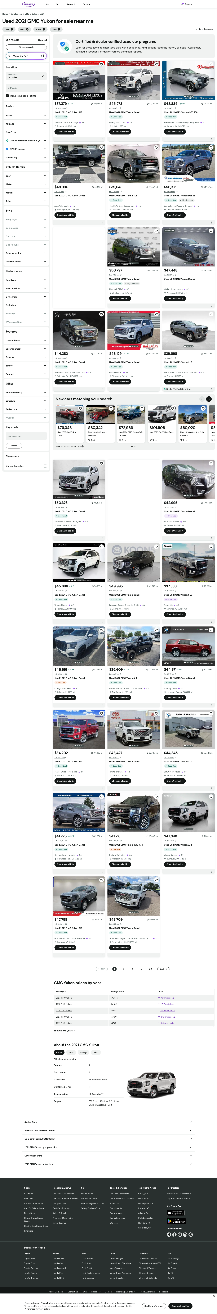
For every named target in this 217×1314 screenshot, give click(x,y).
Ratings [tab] (83, 1052)
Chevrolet (143, 1253)
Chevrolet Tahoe (146, 1273)
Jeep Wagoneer (117, 1268)
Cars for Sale (16, 14)
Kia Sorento (173, 1263)
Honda (56, 1253)
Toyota (27, 1253)
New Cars (28, 1198)
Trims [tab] (95, 1052)
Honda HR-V (58, 1278)
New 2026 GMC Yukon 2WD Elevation (192, 434)
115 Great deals (167, 1004)
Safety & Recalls (60, 1213)
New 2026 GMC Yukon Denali (162, 432)
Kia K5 (170, 1273)
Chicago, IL (143, 1193)
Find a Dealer (30, 1213)
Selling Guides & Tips (90, 1208)
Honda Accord (59, 1268)
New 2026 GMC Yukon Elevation (66, 434)
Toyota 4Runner (31, 1278)
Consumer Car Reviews (63, 1193)
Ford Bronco (87, 1263)
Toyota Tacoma (31, 1268)
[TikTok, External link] (169, 1234)
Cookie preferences (154, 1306)
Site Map (114, 1223)
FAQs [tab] (71, 1052)
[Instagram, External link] (185, 1234)
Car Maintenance (117, 1218)
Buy (47, 4)
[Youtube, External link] (180, 1234)
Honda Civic (58, 1263)
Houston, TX (143, 1198)
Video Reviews (59, 1223)
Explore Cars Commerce (178, 1193)
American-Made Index (63, 1218)
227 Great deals (167, 1010)
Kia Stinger (172, 1268)
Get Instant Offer (89, 1198)
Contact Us (73, 1291)
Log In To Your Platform (177, 1198)
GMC (27, 14)
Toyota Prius (29, 1263)
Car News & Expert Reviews (65, 1198)
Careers (108, 1291)
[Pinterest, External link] (191, 1234)
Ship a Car (114, 1203)
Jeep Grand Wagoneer (120, 1273)
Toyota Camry (30, 1273)
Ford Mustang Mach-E (92, 1273)
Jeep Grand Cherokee (120, 1263)
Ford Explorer (88, 1278)
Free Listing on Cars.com (92, 1203)
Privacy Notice (47, 1303)
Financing (28, 1230)
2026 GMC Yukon (64, 997)
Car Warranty (116, 1208)
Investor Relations (90, 1291)
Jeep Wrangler (117, 1258)
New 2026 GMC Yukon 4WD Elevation (130, 434)
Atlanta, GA (143, 1213)
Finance (86, 4)
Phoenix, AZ (143, 1208)
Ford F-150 (87, 1268)
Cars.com (121, 1303)
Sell (57, 4)
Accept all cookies (180, 1306)
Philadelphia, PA (145, 1218)
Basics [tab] (59, 1052)
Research (71, 4)
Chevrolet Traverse (147, 1268)
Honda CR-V (58, 1258)
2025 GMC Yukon (64, 1004)
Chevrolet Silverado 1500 (150, 1263)
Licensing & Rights (124, 1291)
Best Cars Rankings (61, 1208)
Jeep (112, 1253)
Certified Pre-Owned (33, 1203)
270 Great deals (167, 1017)
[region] (108, 1303)
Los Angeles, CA (145, 1203)
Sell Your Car (87, 1193)
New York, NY (144, 1223)
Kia (169, 1253)
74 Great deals (167, 1023)
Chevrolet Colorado (148, 1278)
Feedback (163, 1291)
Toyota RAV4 (29, 1258)
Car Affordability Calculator (122, 1198)
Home (5, 14)
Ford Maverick (88, 1258)
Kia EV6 (171, 1278)
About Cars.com (56, 1291)
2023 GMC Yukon (64, 1017)
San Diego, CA (144, 1227)
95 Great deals (167, 997)
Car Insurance (116, 1213)
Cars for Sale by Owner (34, 1208)
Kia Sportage (173, 1258)
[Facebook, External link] (174, 1234)
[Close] (214, 1296)
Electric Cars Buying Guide (36, 1226)
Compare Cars (59, 1203)
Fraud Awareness (147, 1291)
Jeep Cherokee (117, 1278)
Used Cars (29, 1193)
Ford (84, 1253)
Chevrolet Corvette (148, 1258)
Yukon (34, 14)
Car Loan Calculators (119, 1193)
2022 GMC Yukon (64, 1023)
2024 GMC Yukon (64, 1010)
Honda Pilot (58, 1273)
